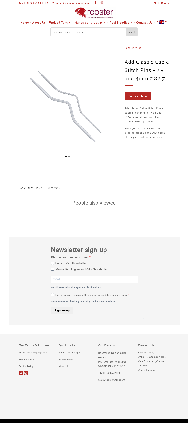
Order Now (137, 96)
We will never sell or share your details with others (76, 287)
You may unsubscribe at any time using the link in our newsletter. (83, 301)
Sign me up (62, 310)
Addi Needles (119, 23)
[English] (163, 23)
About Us (39, 23)
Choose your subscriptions (70, 257)
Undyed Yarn (58, 23)
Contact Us (144, 23)
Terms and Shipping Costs (33, 352)
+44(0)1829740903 (35, 3)
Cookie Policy (26, 366)
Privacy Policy (26, 359)
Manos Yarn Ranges (69, 352)
